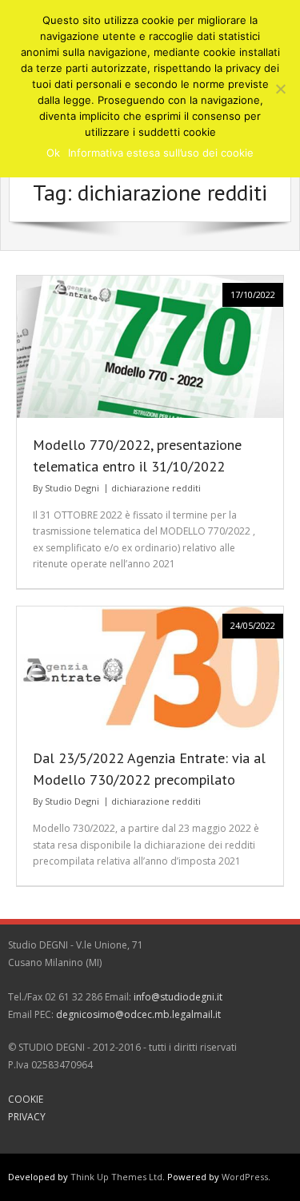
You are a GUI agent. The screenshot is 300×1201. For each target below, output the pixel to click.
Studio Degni (72, 488)
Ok (53, 152)
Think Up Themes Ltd (116, 1177)
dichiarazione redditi (156, 488)
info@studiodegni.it (178, 997)
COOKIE (25, 1099)
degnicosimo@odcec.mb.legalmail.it (138, 1014)
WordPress (245, 1177)
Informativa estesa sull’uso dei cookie (161, 152)
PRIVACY (27, 1116)
